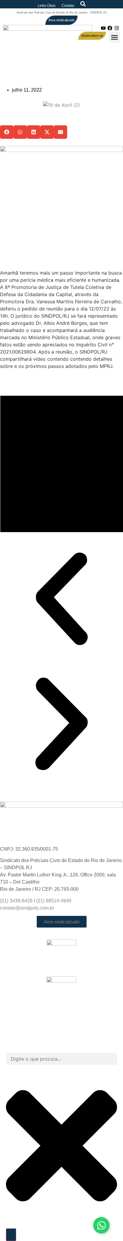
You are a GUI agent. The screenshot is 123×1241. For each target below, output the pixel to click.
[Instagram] (116, 28)
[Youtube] (103, 28)
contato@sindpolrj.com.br (27, 907)
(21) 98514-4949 (53, 900)
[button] (114, 37)
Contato (67, 6)
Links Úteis (47, 6)
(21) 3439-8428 (16, 900)
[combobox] (61, 1059)
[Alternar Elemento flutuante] (101, 1225)
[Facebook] (110, 28)
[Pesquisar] (11, 1234)
